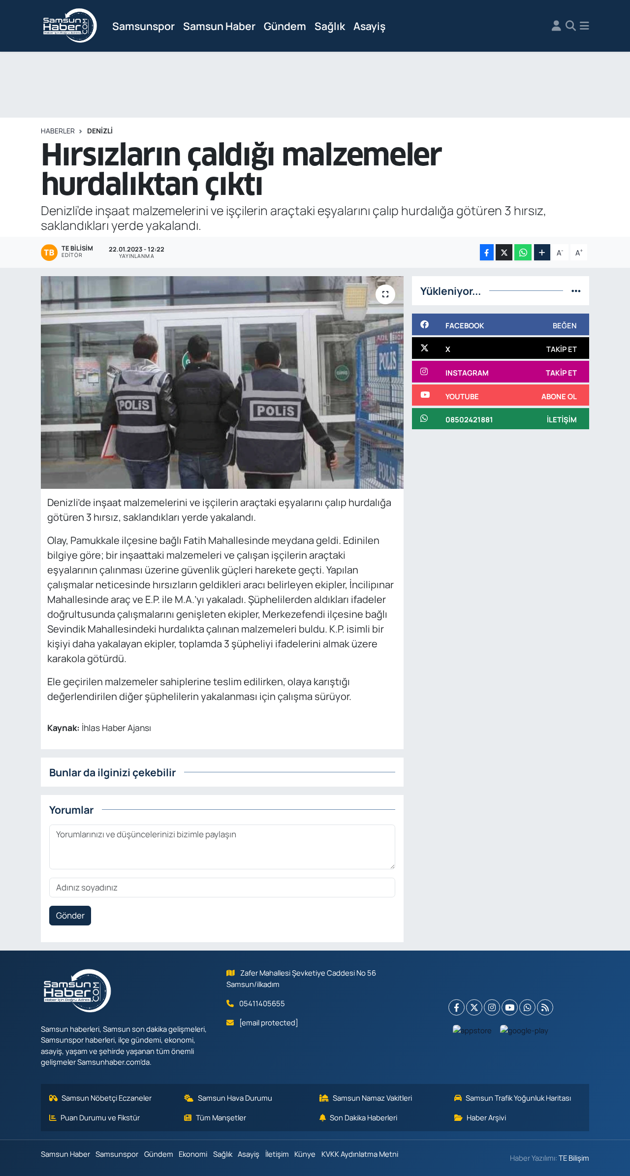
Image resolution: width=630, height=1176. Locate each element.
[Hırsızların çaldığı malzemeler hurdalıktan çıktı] (222, 382)
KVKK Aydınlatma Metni (359, 1154)
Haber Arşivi (486, 1117)
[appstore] (472, 1030)
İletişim (277, 1154)
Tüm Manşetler (221, 1117)
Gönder (70, 915)
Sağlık (330, 26)
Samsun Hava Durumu (235, 1098)
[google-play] (524, 1030)
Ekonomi (193, 1154)
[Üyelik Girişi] (556, 26)
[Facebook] (456, 1007)
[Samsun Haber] (70, 26)
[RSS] (545, 1007)
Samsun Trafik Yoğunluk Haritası (518, 1098)
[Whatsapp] (527, 1007)
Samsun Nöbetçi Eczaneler (107, 1098)
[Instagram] (492, 1007)
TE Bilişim (574, 1158)
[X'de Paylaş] (504, 252)
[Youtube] (510, 1007)
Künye (304, 1154)
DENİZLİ (100, 130)
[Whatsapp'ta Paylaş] (523, 252)
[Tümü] (576, 290)
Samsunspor (143, 26)
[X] (474, 1007)
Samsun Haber (219, 26)
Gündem (285, 26)
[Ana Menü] (584, 26)
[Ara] (571, 26)
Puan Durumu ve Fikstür (100, 1117)
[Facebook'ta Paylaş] (487, 252)
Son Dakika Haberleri (363, 1117)
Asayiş (369, 26)
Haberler (58, 130)
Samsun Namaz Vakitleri (372, 1098)
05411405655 (262, 1003)
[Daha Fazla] (542, 252)
